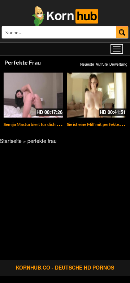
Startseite (11, 140)
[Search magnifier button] (122, 32)
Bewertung (118, 64)
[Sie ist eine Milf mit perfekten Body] (96, 95)
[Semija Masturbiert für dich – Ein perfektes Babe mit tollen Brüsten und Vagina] (33, 95)
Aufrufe (102, 64)
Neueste (87, 64)
